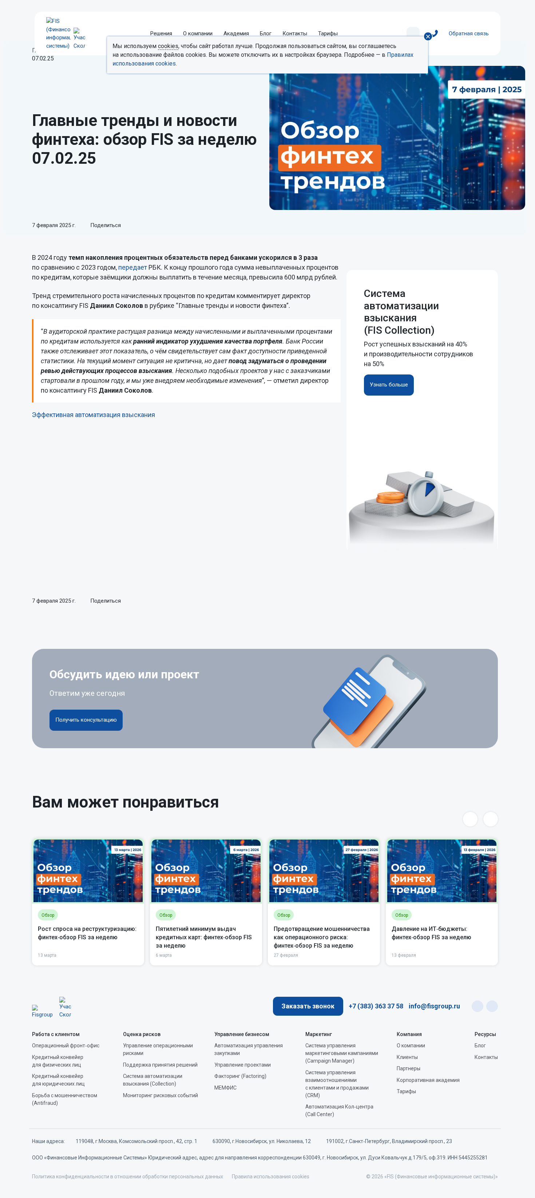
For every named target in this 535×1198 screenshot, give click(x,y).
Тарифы (328, 33)
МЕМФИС (225, 1088)
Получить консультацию (86, 720)
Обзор (47, 915)
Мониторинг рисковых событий (160, 1095)
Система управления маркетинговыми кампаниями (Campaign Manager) (341, 1053)
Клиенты (407, 1057)
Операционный (65, 1045)
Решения (161, 33)
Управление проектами (242, 1065)
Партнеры (408, 1068)
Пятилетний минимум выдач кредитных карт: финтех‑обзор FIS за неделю (204, 937)
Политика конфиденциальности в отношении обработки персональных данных (127, 1176)
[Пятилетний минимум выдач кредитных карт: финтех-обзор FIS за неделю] (206, 871)
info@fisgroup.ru (434, 1006)
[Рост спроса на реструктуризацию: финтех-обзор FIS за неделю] (88, 871)
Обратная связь (469, 33)
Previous (470, 819)
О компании (198, 33)
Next (490, 819)
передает (132, 267)
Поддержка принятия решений (160, 1065)
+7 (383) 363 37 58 (376, 1006)
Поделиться (105, 225)
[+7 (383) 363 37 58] (434, 33)
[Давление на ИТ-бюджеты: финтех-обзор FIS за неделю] (442, 871)
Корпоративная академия (428, 1080)
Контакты (294, 33)
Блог (266, 33)
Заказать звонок (308, 1006)
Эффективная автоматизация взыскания (94, 414)
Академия (236, 33)
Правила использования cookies (270, 1176)
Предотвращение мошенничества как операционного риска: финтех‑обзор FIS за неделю (322, 937)
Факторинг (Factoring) (240, 1076)
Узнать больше (389, 384)
